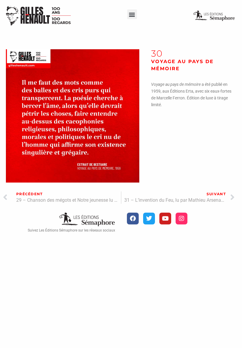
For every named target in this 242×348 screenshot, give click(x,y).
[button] (132, 14)
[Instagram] (181, 218)
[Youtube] (165, 218)
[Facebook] (133, 218)
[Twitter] (149, 218)
